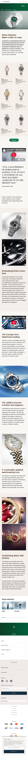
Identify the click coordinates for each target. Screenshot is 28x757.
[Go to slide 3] (10, 617)
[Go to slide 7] (24, 617)
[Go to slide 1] (3, 617)
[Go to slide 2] (7, 617)
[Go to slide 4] (14, 617)
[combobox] (14, 701)
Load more (14, 140)
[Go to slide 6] (21, 617)
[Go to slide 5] (17, 617)
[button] (14, 701)
